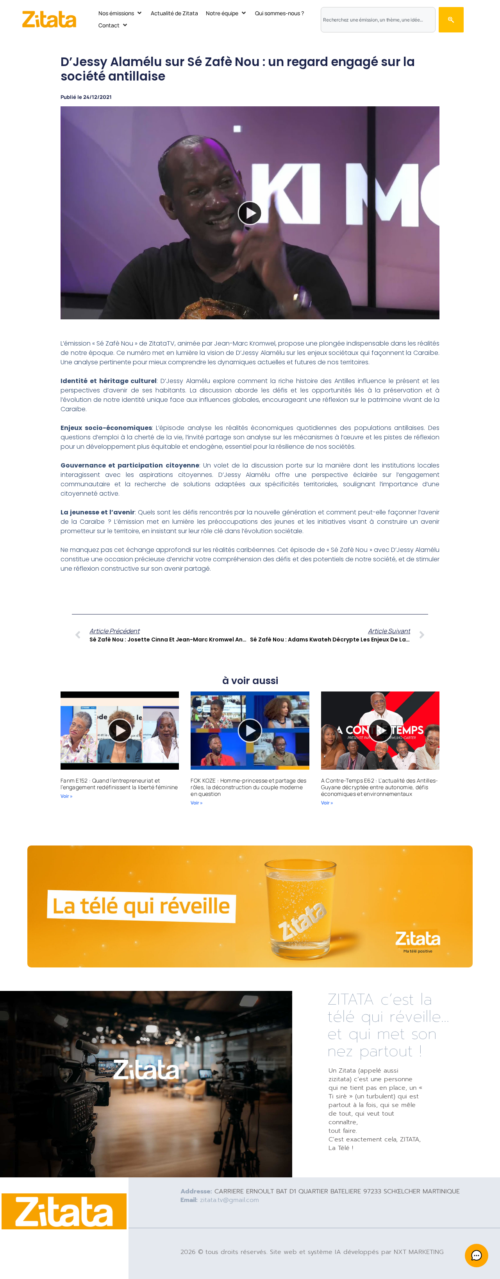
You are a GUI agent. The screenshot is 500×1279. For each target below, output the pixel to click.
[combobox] (378, 19)
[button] (121, 13)
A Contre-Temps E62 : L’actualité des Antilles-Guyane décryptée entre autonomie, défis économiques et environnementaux (379, 787)
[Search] (451, 19)
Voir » (67, 796)
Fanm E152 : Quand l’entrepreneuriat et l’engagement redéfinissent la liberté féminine (119, 784)
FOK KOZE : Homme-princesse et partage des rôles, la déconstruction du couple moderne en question (248, 787)
